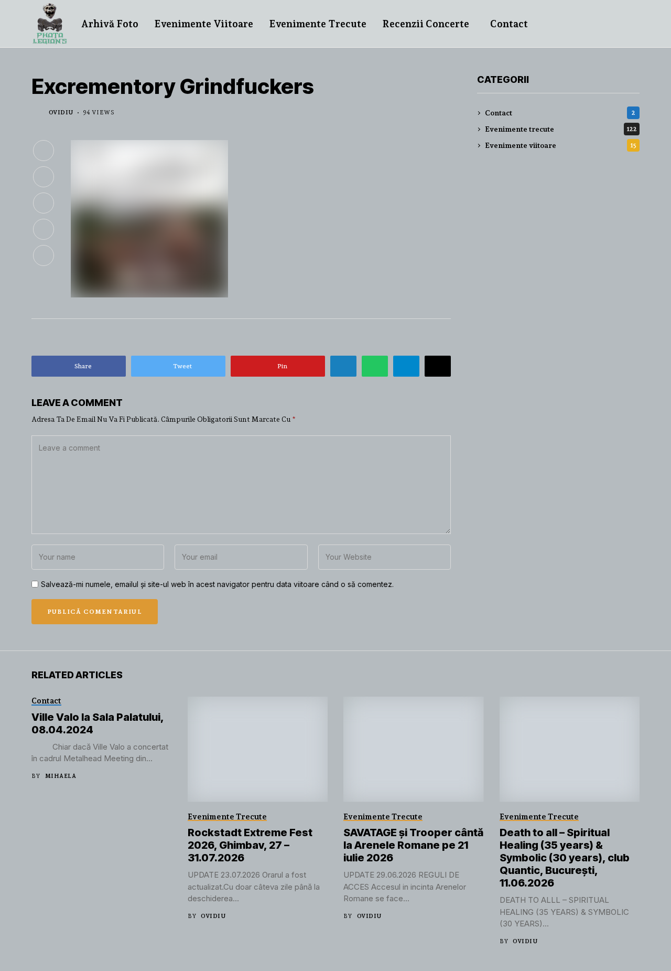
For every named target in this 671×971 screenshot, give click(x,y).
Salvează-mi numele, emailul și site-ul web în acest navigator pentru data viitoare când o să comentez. (217, 584)
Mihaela (60, 776)
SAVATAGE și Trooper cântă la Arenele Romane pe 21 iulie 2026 (413, 845)
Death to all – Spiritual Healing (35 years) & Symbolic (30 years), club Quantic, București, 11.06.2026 (565, 857)
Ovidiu (61, 112)
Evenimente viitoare (560, 145)
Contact (560, 113)
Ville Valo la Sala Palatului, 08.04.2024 (97, 723)
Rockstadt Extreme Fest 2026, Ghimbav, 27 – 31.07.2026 (250, 845)
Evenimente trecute (561, 129)
